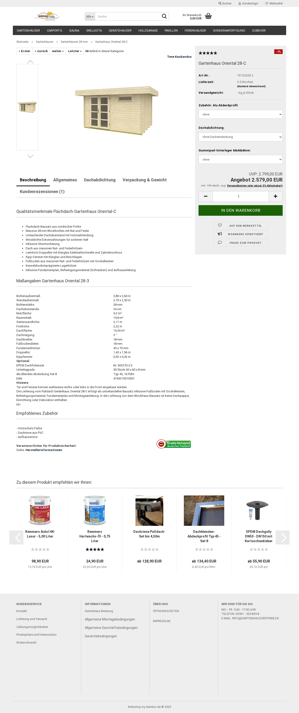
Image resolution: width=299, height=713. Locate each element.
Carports (54, 30)
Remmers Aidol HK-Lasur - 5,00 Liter (40, 534)
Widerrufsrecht (26, 642)
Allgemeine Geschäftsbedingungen (111, 628)
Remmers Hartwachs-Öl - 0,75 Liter (94, 536)
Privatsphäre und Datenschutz (36, 634)
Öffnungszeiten (166, 611)
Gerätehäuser (120, 30)
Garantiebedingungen (101, 636)
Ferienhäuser (195, 30)
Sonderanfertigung (229, 30)
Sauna (74, 30)
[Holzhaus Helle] (47, 16)
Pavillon (171, 30)
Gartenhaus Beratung (99, 611)
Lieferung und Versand (31, 619)
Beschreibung (33, 179)
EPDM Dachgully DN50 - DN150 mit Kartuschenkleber (259, 536)
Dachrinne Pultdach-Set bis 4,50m (149, 534)
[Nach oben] (286, 706)
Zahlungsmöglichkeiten (32, 627)
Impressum (161, 621)
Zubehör (259, 30)
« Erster (24, 51)
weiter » (58, 51)
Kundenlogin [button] (249, 3)
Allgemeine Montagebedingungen (110, 619)
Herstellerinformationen (43, 450)
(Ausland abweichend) (251, 86)
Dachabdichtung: (211, 127)
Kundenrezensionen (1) (42, 191)
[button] (30, 62)
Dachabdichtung (100, 179)
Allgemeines (65, 179)
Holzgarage (148, 30)
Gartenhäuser (28, 30)
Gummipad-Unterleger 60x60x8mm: (225, 150)
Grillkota (94, 30)
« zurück (41, 51)
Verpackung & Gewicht (145, 179)
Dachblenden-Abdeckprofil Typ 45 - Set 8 (204, 536)
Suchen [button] (226, 3)
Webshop (134, 707)
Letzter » (75, 51)
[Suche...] (164, 16)
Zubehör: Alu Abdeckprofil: (218, 105)
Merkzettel (275, 3)
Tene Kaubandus (179, 56)
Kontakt (21, 611)
